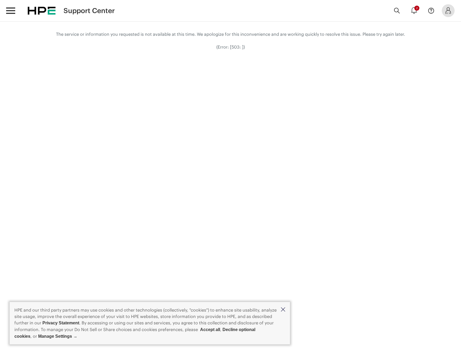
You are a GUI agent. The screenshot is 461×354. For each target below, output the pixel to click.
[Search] (397, 10)
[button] (283, 309)
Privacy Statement (60, 323)
